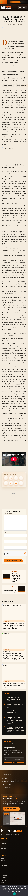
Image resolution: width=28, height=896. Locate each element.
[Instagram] (11, 478)
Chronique (4, 865)
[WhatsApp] (6, 483)
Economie (14, 13)
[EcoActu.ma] (6, 7)
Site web (6, 544)
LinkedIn (3, 877)
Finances (3, 843)
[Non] (26, 890)
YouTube (3, 880)
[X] (16, 478)
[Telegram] (11, 483)
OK (14, 893)
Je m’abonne (14, 762)
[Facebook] (6, 478)
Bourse (3, 846)
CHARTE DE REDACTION (8, 781)
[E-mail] (16, 483)
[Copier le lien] (21, 483)
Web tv (3, 860)
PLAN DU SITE (6, 787)
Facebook (3, 872)
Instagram (4, 875)
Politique (3, 848)
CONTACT (4, 778)
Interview (3, 863)
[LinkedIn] (21, 478)
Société (3, 851)
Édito (2, 858)
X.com (2, 882)
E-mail (6, 538)
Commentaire (8, 513)
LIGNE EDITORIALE (7, 784)
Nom (5, 532)
